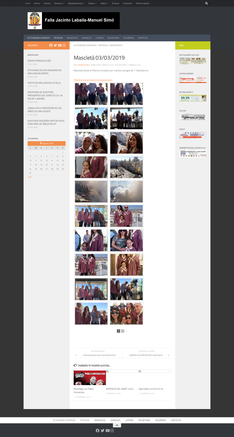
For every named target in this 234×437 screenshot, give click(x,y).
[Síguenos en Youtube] (59, 45)
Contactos (127, 3)
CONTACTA (143, 38)
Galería (91, 3)
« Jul (29, 177)
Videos (103, 3)
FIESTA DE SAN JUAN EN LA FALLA (44, 82)
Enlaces (115, 3)
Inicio (27, 3)
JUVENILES (87, 38)
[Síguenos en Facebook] (51, 45)
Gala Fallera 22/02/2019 (151, 389)
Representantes (75, 3)
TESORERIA (128, 38)
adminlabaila (84, 65)
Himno (37, 3)
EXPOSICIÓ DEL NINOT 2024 (120, 389)
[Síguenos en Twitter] (55, 45)
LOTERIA (99, 38)
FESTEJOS (58, 38)
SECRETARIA (113, 38)
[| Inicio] (74, 20)
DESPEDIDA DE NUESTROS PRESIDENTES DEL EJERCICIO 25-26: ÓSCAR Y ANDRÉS (45, 95)
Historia (47, 3)
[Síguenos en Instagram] (64, 45)
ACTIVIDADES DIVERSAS (38, 38)
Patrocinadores (142, 3)
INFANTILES (72, 38)
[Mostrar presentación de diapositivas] (93, 79)
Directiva (58, 3)
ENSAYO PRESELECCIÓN (39, 60)
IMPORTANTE (116, 45)
